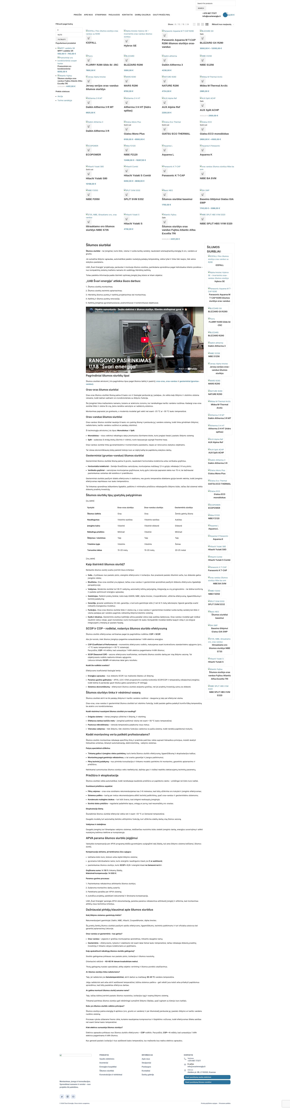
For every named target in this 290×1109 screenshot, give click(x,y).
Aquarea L (168, 154)
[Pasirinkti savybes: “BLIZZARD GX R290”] (203, 38)
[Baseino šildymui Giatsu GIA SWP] (204, 190)
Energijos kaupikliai (107, 1067)
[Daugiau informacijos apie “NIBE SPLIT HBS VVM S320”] (203, 219)
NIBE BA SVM (208, 178)
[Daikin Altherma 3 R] (94, 122)
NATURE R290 (170, 85)
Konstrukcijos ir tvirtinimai (110, 1075)
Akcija (60, 96)
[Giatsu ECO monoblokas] (206, 122)
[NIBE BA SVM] (217, 168)
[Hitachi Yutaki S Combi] (131, 166)
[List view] (194, 24)
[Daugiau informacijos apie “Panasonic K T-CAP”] (165, 171)
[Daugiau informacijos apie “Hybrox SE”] (127, 41)
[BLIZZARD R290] (129, 56)
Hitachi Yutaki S (133, 223)
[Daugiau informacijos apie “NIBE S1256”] (203, 60)
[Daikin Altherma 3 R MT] (94, 98)
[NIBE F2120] (129, 146)
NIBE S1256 (207, 64)
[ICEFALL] (103, 32)
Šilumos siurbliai (106, 1071)
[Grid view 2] (198, 24)
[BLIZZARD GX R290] (206, 31)
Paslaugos (146, 1067)
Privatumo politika (225, 1103)
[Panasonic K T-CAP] (171, 166)
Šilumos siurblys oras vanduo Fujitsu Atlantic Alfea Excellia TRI (70, 81)
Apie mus (146, 1059)
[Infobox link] (145, 9)
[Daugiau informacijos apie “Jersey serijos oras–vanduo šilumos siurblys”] (89, 81)
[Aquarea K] (210, 146)
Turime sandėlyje (65, 100)
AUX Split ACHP (209, 110)
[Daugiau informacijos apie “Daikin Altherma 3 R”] (89, 126)
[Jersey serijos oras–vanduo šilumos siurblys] (96, 77)
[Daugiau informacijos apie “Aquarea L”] (165, 150)
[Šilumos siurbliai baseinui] (167, 190)
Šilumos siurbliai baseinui (177, 199)
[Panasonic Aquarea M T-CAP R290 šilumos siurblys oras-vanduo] (178, 31)
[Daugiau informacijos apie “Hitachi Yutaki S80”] (89, 174)
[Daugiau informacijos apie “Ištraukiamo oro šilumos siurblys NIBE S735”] (89, 222)
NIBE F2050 (93, 199)
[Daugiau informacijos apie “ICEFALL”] (89, 38)
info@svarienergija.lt (196, 1067)
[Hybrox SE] (141, 34)
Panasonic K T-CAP (173, 175)
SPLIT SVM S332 (134, 199)
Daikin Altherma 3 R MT (99, 107)
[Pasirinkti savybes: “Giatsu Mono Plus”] (127, 129)
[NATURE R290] (169, 77)
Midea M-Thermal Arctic (214, 85)
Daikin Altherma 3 (172, 64)
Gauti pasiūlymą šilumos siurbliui (198, 1082)
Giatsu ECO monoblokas (214, 133)
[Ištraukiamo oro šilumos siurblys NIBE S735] (103, 216)
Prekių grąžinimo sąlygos (209, 1103)
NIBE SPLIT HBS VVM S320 (216, 223)
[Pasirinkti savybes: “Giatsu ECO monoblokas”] (203, 129)
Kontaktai (146, 1071)
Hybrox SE (130, 45)
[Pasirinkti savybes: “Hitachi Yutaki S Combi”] (127, 171)
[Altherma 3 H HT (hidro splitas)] (132, 98)
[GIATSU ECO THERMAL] (171, 122)
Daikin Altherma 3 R (97, 130)
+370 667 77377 (194, 1061)
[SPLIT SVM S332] (132, 190)
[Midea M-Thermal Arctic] (211, 77)
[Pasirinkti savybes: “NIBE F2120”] (127, 150)
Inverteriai (103, 1063)
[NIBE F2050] (92, 190)
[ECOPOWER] (92, 146)
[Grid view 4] (207, 24)
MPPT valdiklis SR (65, 51)
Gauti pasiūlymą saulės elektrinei (198, 1077)
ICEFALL (91, 42)
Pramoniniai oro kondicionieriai (64, 67)
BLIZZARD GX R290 (211, 42)
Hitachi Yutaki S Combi (137, 175)
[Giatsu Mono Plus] (132, 122)
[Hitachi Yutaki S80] (95, 166)
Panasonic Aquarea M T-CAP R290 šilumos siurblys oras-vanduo (179, 43)
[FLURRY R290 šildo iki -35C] (89, 56)
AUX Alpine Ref (171, 107)
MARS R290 (131, 85)
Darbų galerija (148, 1075)
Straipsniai (146, 1063)
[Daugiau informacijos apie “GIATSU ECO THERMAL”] (165, 129)
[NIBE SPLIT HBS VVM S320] (212, 214)
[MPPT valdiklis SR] (66, 48)
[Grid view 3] (202, 24)
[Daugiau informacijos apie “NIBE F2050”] (89, 195)
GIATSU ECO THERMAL (176, 133)
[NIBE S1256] (206, 56)
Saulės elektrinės (106, 1059)
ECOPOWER (93, 154)
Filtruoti (62, 39)
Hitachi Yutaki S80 (96, 178)
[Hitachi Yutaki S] (131, 214)
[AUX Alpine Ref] (169, 98)
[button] (89, 60)
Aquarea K (206, 154)
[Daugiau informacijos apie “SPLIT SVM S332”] (127, 195)
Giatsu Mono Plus (134, 133)
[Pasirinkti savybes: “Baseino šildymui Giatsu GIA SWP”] (203, 195)
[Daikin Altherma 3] (169, 56)
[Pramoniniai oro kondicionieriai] (70, 60)
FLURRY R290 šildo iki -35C (102, 64)
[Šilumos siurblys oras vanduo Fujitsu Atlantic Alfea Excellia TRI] (65, 75)
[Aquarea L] (167, 146)
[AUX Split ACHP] (208, 98)
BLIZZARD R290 (133, 64)
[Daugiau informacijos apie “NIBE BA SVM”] (203, 174)
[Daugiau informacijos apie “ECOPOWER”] (89, 150)
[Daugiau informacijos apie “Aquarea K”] (203, 150)
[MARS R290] (130, 77)
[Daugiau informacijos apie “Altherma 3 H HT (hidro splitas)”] (127, 102)
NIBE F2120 (131, 154)
